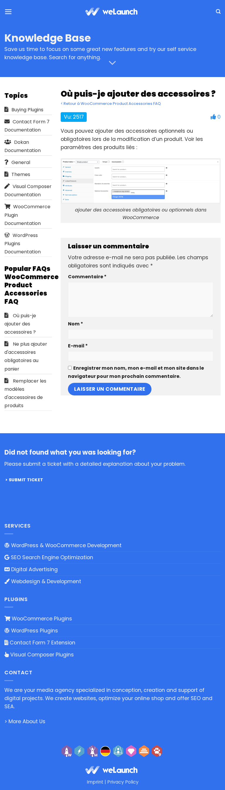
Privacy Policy (123, 782)
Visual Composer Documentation (28, 190)
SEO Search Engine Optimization (51, 557)
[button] (8, 11)
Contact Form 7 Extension (41, 642)
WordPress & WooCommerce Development (66, 545)
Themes (20, 174)
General (20, 162)
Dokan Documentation (22, 146)
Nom (75, 323)
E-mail (78, 345)
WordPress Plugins (34, 630)
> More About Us (24, 721)
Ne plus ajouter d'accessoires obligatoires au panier (25, 356)
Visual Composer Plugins (41, 654)
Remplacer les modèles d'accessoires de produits (25, 393)
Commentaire (87, 276)
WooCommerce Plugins (41, 618)
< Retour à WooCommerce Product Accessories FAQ (111, 103)
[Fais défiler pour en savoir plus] (112, 63)
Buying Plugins (27, 109)
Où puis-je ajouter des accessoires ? (20, 323)
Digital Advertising (34, 569)
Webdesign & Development (45, 581)
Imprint (95, 782)
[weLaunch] (112, 12)
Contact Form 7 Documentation (27, 125)
